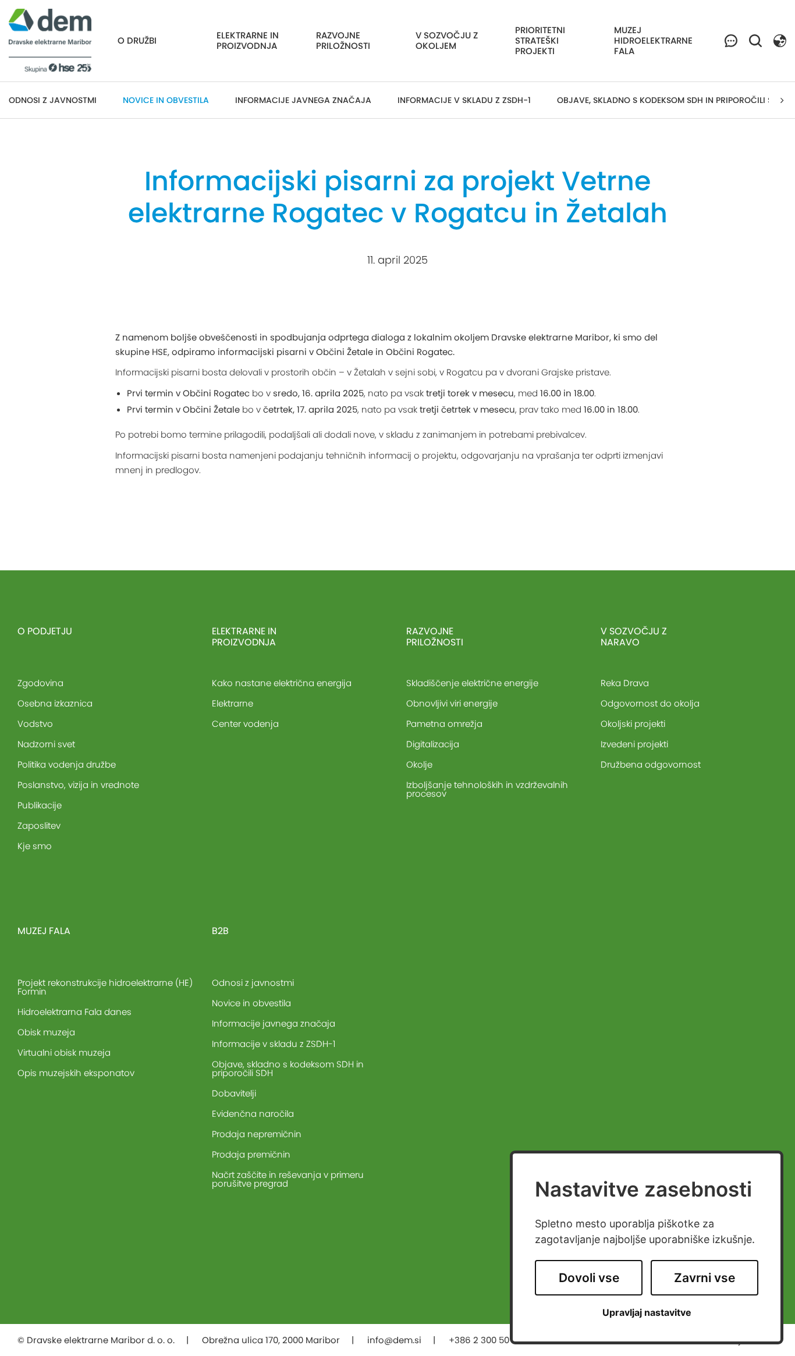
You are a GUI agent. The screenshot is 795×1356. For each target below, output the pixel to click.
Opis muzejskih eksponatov (75, 1073)
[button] (779, 40)
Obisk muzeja (46, 1032)
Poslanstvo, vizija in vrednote (78, 785)
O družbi (137, 40)
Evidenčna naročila (253, 1113)
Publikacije (39, 805)
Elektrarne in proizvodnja (248, 40)
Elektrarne (232, 703)
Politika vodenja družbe (66, 764)
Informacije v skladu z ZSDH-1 (464, 100)
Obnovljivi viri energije (452, 703)
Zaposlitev (39, 825)
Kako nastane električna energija (282, 683)
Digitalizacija (432, 744)
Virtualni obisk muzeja (64, 1052)
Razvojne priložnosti (343, 40)
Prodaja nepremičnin (256, 1134)
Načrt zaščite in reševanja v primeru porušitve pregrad (288, 1179)
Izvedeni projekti (634, 744)
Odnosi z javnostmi (53, 100)
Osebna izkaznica (55, 703)
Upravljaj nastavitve (646, 1312)
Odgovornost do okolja (650, 703)
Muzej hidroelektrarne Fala (653, 40)
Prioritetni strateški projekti (540, 40)
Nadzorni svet (46, 744)
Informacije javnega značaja (303, 100)
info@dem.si (394, 1340)
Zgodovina (40, 683)
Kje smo (34, 846)
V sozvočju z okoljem (447, 40)
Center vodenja (245, 724)
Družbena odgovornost (651, 764)
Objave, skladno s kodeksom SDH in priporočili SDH (670, 100)
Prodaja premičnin (251, 1154)
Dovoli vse (589, 1277)
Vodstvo (35, 724)
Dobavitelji (234, 1093)
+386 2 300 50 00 (486, 1340)
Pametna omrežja (444, 724)
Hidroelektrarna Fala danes (74, 1012)
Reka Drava (625, 683)
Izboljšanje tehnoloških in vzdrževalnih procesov (487, 789)
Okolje (419, 764)
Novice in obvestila (166, 100)
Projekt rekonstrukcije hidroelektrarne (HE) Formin (105, 987)
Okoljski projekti (633, 724)
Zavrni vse (704, 1277)
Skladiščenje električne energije (472, 683)
